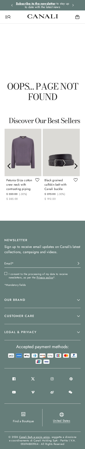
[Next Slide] (76, 166)
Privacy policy (45, 278)
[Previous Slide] (9, 166)
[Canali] (42, 17)
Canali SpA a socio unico (34, 437)
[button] (42, 300)
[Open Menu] (7, 17)
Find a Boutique (23, 421)
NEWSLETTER (15, 240)
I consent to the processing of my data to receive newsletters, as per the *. (38, 275)
